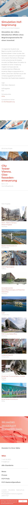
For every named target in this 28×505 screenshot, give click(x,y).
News (4, 471)
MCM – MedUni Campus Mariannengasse (9, 223)
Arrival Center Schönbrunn (10, 399)
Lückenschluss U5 (7, 355)
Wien (4, 456)
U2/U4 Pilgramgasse (8, 267)
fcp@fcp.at (6, 462)
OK (22, 501)
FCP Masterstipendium (11, 482)
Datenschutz (20, 490)
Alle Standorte (7, 465)
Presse (4, 475)
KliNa (3, 96)
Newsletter (11, 490)
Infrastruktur (5, 314)
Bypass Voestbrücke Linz (9, 245)
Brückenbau (5, 247)
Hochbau (4, 226)
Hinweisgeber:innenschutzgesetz (12, 493)
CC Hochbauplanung (8, 101)
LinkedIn (4, 490)
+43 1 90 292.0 (7, 459)
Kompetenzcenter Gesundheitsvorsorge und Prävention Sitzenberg (13, 289)
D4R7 (3, 313)
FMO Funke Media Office (9, 334)
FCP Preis (6, 479)
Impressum (5, 492)
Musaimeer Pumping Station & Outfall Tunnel (13, 377)
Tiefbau (4, 268)
